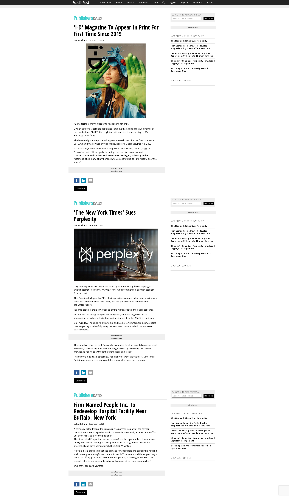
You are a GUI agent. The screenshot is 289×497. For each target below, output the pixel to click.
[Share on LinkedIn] (83, 180)
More (155, 2)
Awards (130, 2)
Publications (105, 2)
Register (184, 2)
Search (163, 2)
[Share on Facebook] (76, 180)
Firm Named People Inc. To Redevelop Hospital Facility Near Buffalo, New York (190, 47)
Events (119, 2)
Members (143, 2)
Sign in (173, 2)
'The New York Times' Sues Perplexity (189, 41)
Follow (210, 2)
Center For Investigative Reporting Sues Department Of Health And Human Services (192, 54)
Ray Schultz (81, 40)
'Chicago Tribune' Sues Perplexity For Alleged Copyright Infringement (192, 62)
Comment (80, 188)
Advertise (197, 2)
